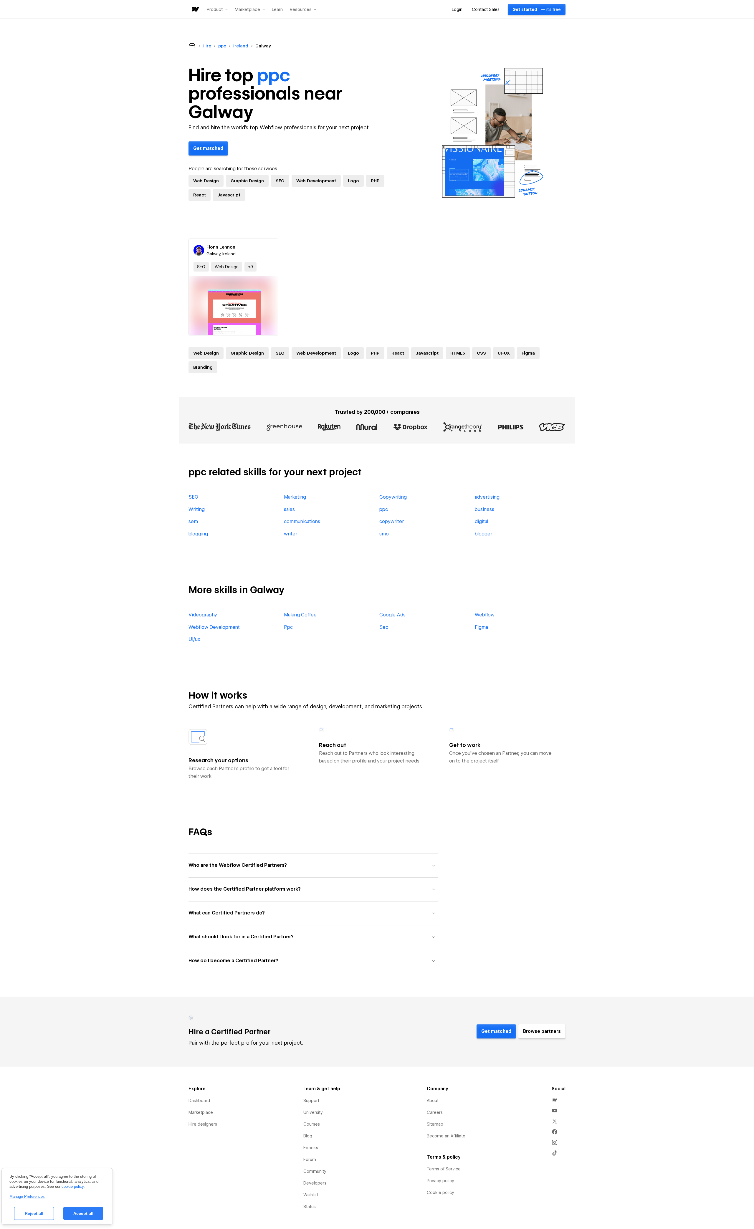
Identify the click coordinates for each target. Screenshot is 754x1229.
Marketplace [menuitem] (200, 1112)
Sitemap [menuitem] (435, 1124)
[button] (217, 9)
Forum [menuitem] (309, 1159)
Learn (277, 9)
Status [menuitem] (309, 1206)
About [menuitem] (433, 1100)
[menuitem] (555, 1100)
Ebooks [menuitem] (310, 1147)
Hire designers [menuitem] (202, 1124)
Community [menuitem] (314, 1171)
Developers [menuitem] (314, 1183)
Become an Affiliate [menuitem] (446, 1136)
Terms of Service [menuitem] (444, 1169)
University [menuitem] (313, 1112)
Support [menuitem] (311, 1100)
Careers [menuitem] (435, 1112)
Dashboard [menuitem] (199, 1100)
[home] (195, 9)
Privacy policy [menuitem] (440, 1180)
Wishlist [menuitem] (310, 1194)
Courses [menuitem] (311, 1124)
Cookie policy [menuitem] (440, 1192)
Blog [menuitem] (307, 1136)
